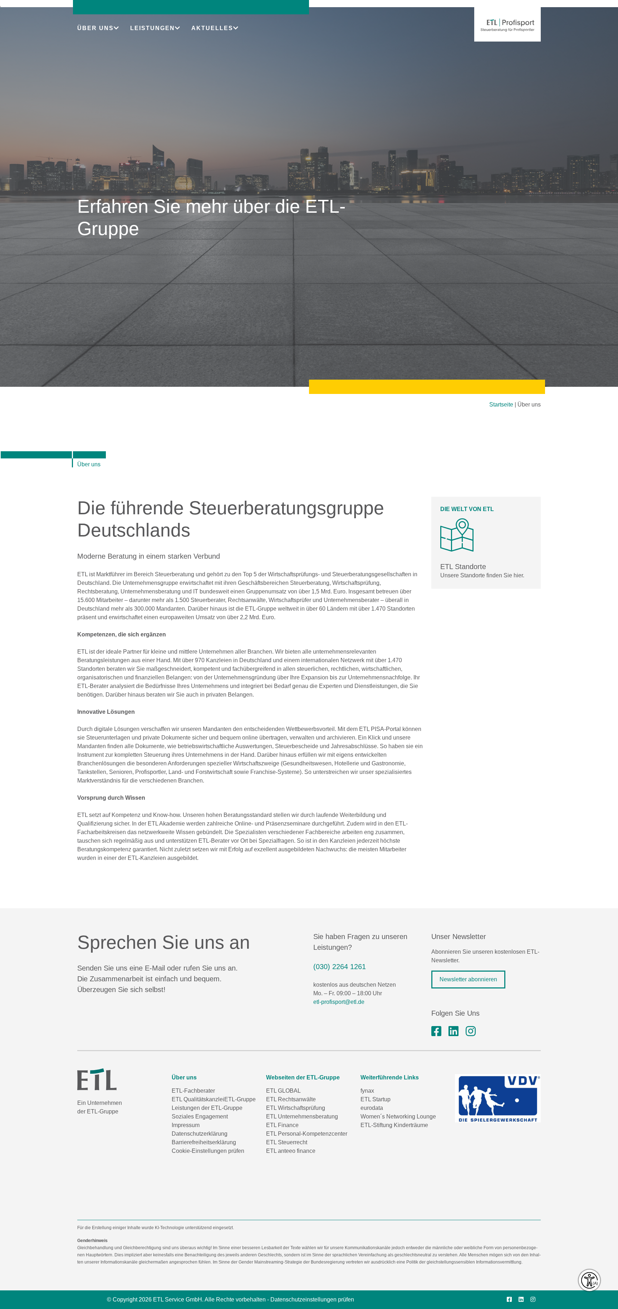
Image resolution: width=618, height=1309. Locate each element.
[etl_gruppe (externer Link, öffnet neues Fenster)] (471, 1031)
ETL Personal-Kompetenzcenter (306, 1134)
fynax (367, 1091)
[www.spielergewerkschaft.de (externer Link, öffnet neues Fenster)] (498, 1098)
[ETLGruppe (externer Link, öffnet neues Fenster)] (436, 1031)
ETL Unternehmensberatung (302, 1116)
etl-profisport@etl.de (338, 1002)
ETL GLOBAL (283, 1091)
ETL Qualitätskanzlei (198, 1099)
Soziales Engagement (200, 1116)
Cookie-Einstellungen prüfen (208, 1151)
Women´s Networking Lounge (398, 1116)
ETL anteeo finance (290, 1151)
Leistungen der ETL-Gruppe (207, 1108)
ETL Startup (375, 1099)
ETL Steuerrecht (286, 1142)
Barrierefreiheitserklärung (204, 1142)
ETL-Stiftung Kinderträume (394, 1125)
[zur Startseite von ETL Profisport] (507, 25)
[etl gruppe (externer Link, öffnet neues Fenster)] (453, 1031)
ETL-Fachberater (193, 1091)
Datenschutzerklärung (199, 1134)
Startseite (501, 404)
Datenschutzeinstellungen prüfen (312, 1299)
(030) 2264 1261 (339, 967)
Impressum (186, 1125)
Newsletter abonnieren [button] (468, 979)
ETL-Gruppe (240, 1099)
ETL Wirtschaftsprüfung (295, 1108)
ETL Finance (282, 1125)
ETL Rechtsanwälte (291, 1099)
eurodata (371, 1108)
